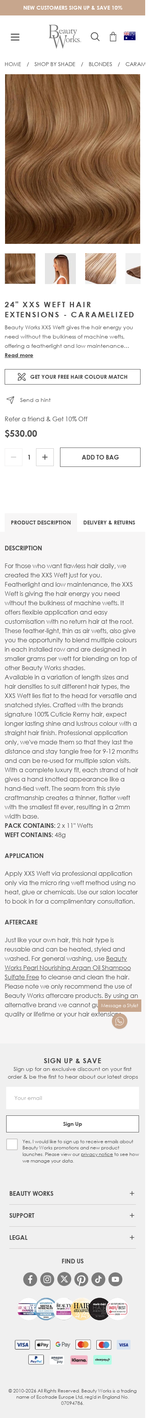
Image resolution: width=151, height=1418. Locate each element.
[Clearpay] (102, 1360)
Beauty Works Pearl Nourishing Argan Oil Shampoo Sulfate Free (68, 967)
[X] (64, 1279)
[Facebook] (30, 1279)
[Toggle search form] (95, 36)
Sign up (72, 1123)
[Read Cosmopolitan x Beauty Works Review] (73, 1309)
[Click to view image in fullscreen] (72, 159)
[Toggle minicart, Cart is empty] (113, 36)
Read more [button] (19, 355)
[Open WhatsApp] (119, 1021)
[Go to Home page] (65, 36)
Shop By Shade (55, 64)
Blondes (100, 64)
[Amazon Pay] (57, 1360)
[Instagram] (47, 1279)
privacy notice (97, 1154)
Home (13, 64)
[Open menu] (15, 37)
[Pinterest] (81, 1279)
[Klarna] (79, 1360)
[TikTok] (98, 1279)
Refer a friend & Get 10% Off (46, 418)
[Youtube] (115, 1279)
